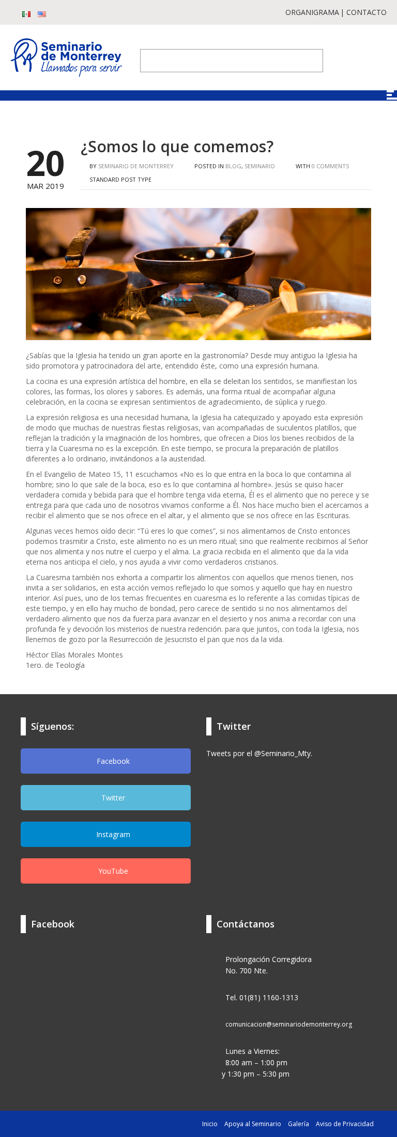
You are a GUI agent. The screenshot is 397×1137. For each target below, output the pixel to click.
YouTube (112, 871)
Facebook (112, 761)
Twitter (112, 798)
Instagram (112, 834)
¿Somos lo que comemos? (177, 146)
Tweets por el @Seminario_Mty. (259, 753)
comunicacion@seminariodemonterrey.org (288, 1024)
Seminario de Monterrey (136, 166)
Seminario (260, 166)
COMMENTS (330, 166)
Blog (233, 166)
